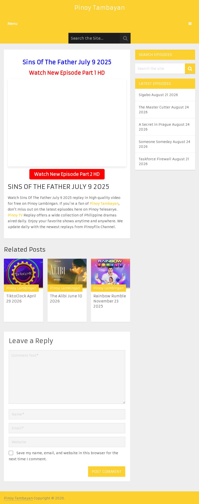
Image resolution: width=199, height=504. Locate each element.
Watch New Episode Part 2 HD (67, 174)
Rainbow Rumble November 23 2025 (109, 301)
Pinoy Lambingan (21, 288)
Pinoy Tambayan (99, 7)
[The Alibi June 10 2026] (67, 274)
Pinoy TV (15, 215)
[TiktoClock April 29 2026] (23, 274)
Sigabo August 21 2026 (158, 95)
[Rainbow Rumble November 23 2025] (110, 274)
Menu (13, 23)
